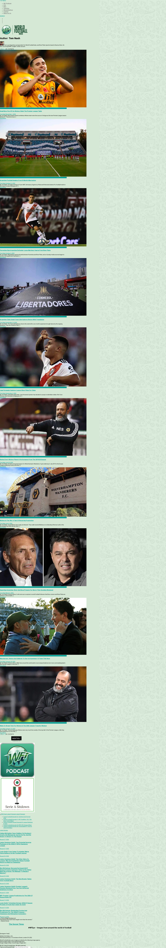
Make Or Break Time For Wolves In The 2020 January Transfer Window (23, 726)
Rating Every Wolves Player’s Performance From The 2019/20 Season (23, 459)
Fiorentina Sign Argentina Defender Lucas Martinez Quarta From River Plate (25, 250)
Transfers (6, 8)
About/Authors (8, 10)
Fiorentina (2, 247)
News (1, 108)
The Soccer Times (16, 924)
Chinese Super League (6, 387)
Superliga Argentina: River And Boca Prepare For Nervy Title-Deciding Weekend (26, 590)
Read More (3, 118)
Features (2, 456)
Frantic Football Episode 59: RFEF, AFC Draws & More (17, 825)
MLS (4, 7)
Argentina (2, 177)
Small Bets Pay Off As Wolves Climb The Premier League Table (21, 111)
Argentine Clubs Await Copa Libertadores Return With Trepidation (22, 319)
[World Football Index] (14, 34)
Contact (5, 11)
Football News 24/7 (16, 740)
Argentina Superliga (5, 587)
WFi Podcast (7, 3)
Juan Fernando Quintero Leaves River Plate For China (18, 390)
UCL (4, 5)
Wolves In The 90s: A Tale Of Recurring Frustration (17, 520)
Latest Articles (4, 830)
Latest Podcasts (20, 814)
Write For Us (7, 13)
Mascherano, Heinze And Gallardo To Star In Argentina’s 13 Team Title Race (25, 658)
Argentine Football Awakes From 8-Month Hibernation (18, 180)
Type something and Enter (7, 947)
